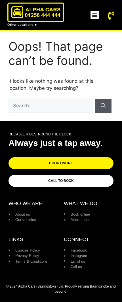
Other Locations (20, 25)
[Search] (103, 106)
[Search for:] (52, 106)
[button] (95, 15)
